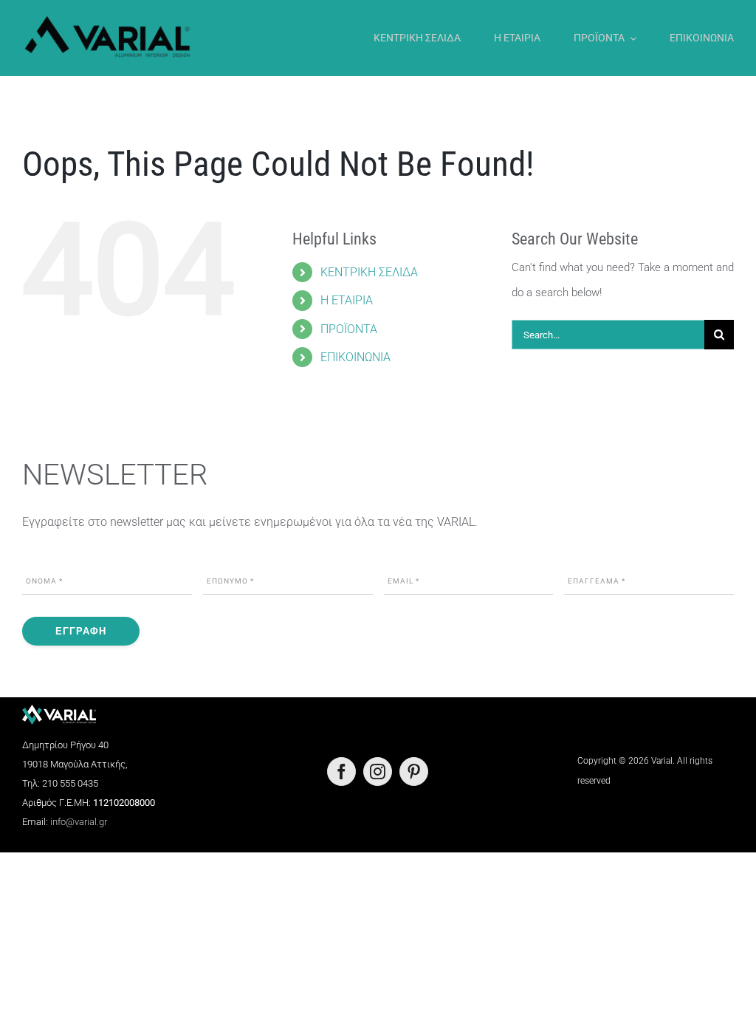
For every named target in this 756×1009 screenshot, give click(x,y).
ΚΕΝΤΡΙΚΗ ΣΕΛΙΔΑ (369, 272)
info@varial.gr (78, 821)
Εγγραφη (80, 631)
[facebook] (341, 771)
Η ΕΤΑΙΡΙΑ (346, 300)
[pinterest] (413, 771)
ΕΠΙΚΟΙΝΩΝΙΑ (355, 357)
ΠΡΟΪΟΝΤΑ (348, 329)
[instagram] (377, 771)
